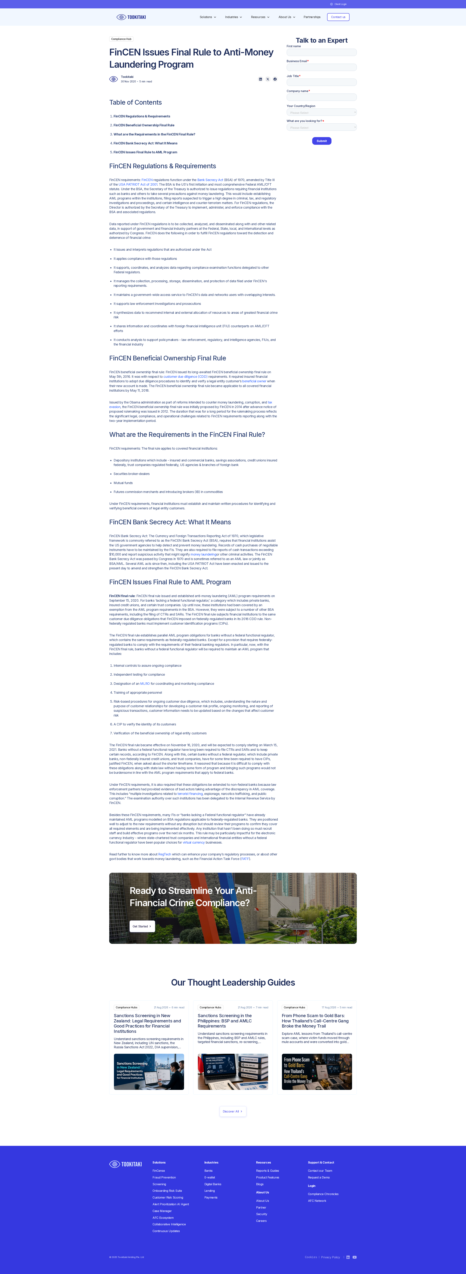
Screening (159, 1184)
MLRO (145, 683)
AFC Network (317, 1201)
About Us (262, 1201)
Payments (211, 1197)
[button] (338, 4)
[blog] (149, 1047)
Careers (261, 1221)
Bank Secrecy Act (210, 180)
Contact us (338, 17)
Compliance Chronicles (323, 1194)
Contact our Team (320, 1170)
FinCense (159, 1170)
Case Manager (162, 1211)
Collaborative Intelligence (169, 1224)
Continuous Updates (166, 1231)
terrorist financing (190, 794)
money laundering (203, 554)
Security (261, 1214)
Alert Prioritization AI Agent (171, 1204)
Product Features (267, 1177)
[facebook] (275, 79)
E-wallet (209, 1177)
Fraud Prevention (164, 1177)
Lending (209, 1191)
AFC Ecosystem (163, 1217)
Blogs (259, 1184)
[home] (131, 17)
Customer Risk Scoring (168, 1197)
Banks (208, 1170)
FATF (245, 859)
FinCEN (147, 180)
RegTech (164, 854)
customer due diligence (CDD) (185, 376)
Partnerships (312, 17)
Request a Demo (319, 1177)
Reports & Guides (267, 1170)
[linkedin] (260, 79)
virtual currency (194, 842)
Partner (261, 1207)
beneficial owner (254, 381)
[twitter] (268, 79)
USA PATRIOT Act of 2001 (138, 184)
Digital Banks (212, 1184)
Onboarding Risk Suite (167, 1191)
